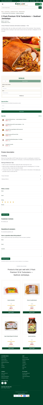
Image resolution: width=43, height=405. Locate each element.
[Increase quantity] (8, 81)
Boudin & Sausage (25, 359)
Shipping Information (5, 362)
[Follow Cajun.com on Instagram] (5, 383)
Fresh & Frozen (25, 357)
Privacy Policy (3, 359)
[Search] (40, 7)
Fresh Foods (7, 11)
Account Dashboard (26, 373)
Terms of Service (4, 360)
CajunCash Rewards (26, 376)
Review (2, 204)
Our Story (3, 374)
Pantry (23, 365)
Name (3, 86)
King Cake (24, 367)
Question (3, 248)
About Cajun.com (4, 373)
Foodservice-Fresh (14, 11)
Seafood (23, 360)
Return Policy (3, 357)
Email (3, 90)
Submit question (5, 258)
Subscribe (21, 111)
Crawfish (24, 362)
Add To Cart (11, 312)
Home (2, 11)
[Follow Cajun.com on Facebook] (2, 383)
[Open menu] (2, 4)
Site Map (3, 367)
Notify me (21, 95)
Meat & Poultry (22, 11)
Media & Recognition (5, 376)
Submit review (5, 214)
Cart (23, 377)
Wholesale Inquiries (4, 377)
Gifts (23, 368)
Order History (24, 374)
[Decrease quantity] (3, 81)
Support (2, 365)
